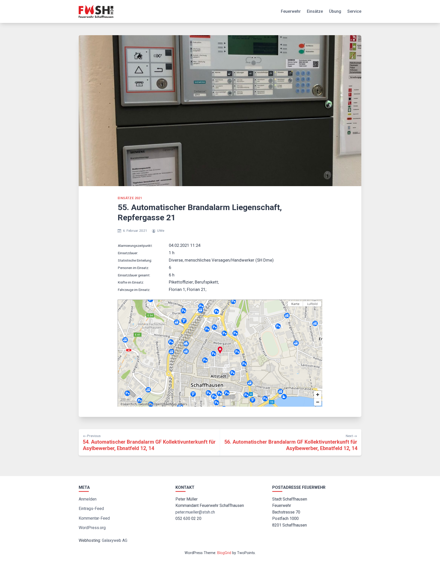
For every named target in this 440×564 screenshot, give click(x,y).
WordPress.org (92, 527)
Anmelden (88, 499)
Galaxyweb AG (114, 540)
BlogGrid (224, 553)
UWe (160, 230)
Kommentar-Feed (94, 518)
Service (354, 11)
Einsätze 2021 (130, 198)
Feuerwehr (291, 11)
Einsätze (315, 11)
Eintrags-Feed (91, 508)
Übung (335, 11)
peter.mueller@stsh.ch (195, 512)
